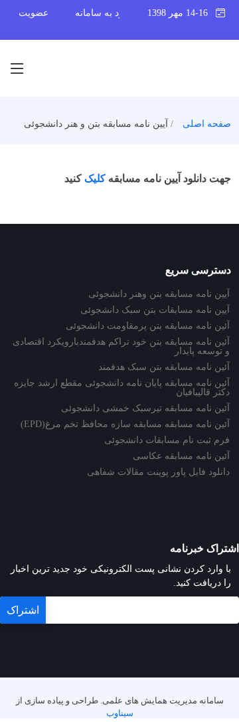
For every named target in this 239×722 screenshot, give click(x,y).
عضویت (33, 13)
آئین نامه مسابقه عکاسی (181, 456)
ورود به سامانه (104, 13)
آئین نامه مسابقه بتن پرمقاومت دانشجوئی (148, 326)
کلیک (95, 178)
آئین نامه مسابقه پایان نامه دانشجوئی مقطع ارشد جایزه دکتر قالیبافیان (122, 388)
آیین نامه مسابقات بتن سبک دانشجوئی (155, 310)
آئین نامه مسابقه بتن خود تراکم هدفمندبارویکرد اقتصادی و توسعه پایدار (121, 346)
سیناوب (119, 713)
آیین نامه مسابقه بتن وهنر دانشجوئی (159, 294)
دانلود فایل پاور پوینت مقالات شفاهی (158, 472)
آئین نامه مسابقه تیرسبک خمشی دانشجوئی (145, 408)
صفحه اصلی (207, 124)
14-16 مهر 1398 (181, 13)
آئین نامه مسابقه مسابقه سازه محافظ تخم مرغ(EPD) (125, 424)
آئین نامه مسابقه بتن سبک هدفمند (164, 367)
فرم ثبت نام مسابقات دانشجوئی (167, 440)
